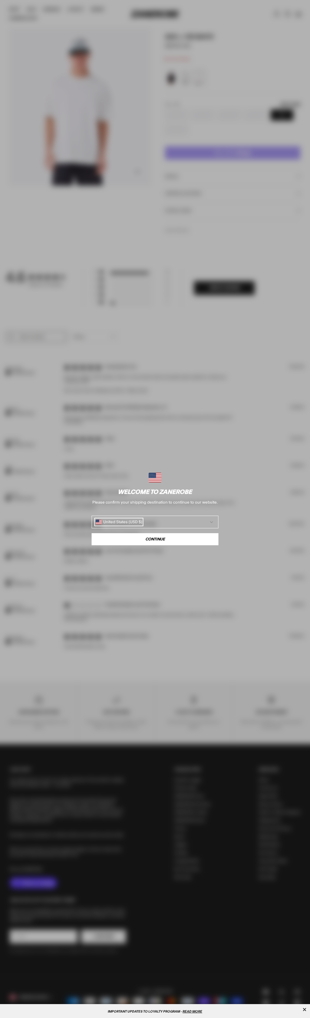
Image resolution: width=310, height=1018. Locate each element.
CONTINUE (155, 539)
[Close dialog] (305, 1010)
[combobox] (119, 522)
